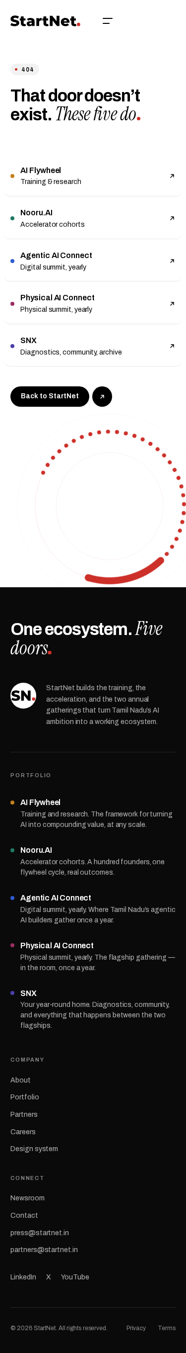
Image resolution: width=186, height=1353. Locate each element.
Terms (167, 1328)
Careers (22, 1132)
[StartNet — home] (45, 20)
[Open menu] (108, 21)
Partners (23, 1114)
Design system (34, 1149)
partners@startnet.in (43, 1250)
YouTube (75, 1277)
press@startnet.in (39, 1233)
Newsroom (27, 1198)
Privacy (136, 1328)
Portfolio (24, 1097)
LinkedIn (23, 1277)
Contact (24, 1215)
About (20, 1080)
